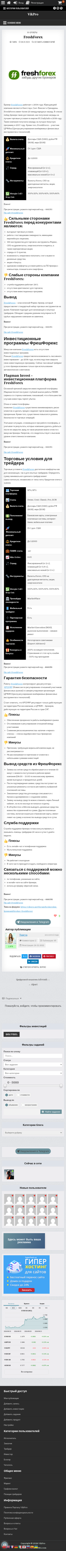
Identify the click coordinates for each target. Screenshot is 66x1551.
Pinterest (50, 956)
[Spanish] (32, 1547)
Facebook (36, 956)
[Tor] (9, 1174)
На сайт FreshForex (13, 213)
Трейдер (8, 1449)
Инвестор (8, 1454)
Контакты (8, 1534)
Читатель (8, 1465)
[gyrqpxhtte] (9, 1221)
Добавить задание (12, 1414)
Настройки (9, 1425)
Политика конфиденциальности (18, 1512)
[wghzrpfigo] (31, 1221)
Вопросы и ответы (12, 1523)
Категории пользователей (18, 8)
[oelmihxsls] (42, 1199)
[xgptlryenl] (20, 1210)
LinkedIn (34, 961)
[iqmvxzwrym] (20, 1199)
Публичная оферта (12, 1518)
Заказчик (8, 1443)
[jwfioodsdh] (53, 1199)
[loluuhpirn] (42, 1210)
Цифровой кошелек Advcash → (33, 979)
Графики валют (11, 1489)
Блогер (7, 1459)
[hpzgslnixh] (42, 1221)
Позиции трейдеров (13, 1494)
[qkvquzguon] (53, 1210)
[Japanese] (24, 1547)
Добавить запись (11, 1404)
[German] (16, 1547)
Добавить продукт (12, 1420)
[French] (12, 1547)
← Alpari (33, 984)
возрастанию (31, 1105)
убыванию (13, 1105)
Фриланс (8, 1478)
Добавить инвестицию (14, 1409)
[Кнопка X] (54, 8)
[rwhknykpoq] (9, 1210)
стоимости (25, 1095)
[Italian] (20, 1547)
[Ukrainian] (36, 1547)
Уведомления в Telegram (34, 922)
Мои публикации (11, 1398)
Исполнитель (10, 1438)
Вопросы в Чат (10, 1529)
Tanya (14, 42)
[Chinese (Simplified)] (4, 1547)
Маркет (7, 1483)
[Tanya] (10, 938)
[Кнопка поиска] (61, 8)
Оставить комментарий (44, 42)
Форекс (43, 967)
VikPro (33, 14)
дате (11, 1095)
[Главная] (8, 3)
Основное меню (14, 22)
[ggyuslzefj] (31, 1199)
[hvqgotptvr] (53, 1221)
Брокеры (33, 32)
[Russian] (28, 1547)
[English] (8, 1547)
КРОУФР (8, 687)
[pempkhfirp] (9, 1199)
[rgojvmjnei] (20, 1221)
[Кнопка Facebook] (57, 8)
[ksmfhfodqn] (31, 1210)
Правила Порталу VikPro (15, 1507)
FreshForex (33, 37)
